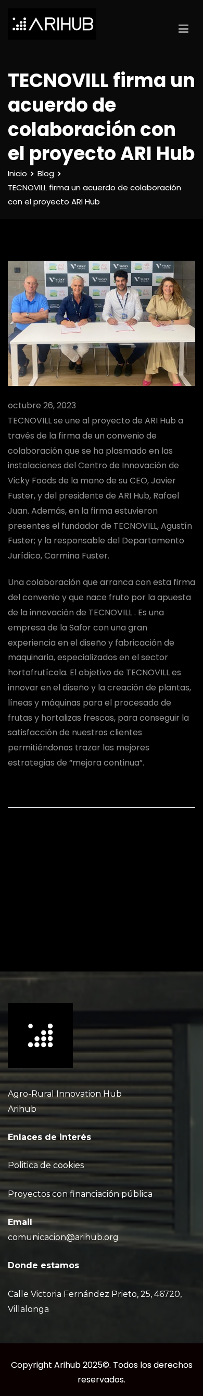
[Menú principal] (183, 29)
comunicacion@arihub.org (63, 1237)
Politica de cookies (46, 1165)
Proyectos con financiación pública (80, 1194)
